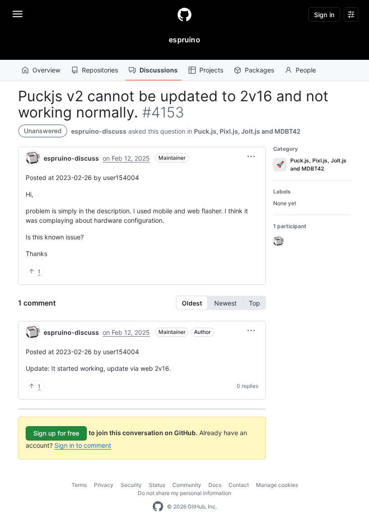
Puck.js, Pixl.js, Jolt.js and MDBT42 (247, 131)
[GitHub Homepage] (158, 507)
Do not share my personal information (184, 493)
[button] (251, 156)
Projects (211, 70)
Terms (79, 485)
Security (131, 485)
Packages (259, 70)
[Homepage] (184, 14)
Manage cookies (277, 485)
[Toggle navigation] (17, 14)
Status (157, 485)
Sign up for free (56, 433)
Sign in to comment (82, 445)
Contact (239, 485)
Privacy (103, 485)
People (306, 70)
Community (186, 485)
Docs (214, 485)
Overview (46, 70)
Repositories (100, 70)
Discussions (159, 70)
